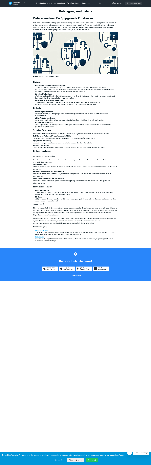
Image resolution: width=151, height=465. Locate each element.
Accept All (92, 460)
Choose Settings (75, 460)
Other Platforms (75, 275)
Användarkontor (135, 3)
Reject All (59, 460)
